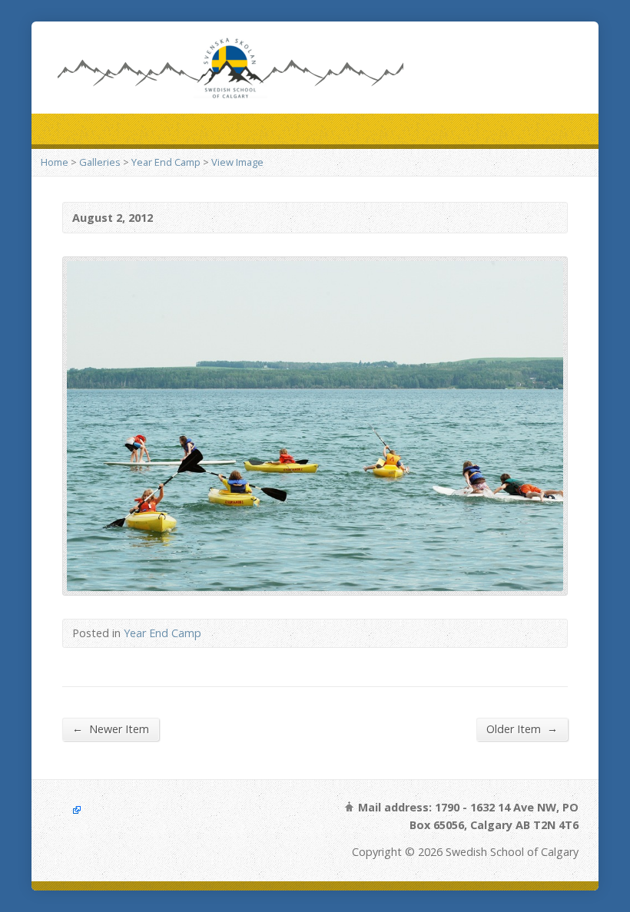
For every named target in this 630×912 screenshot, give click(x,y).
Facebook (67, 810)
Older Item (522, 728)
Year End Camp (166, 162)
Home (54, 162)
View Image (237, 162)
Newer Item (110, 728)
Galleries (100, 162)
